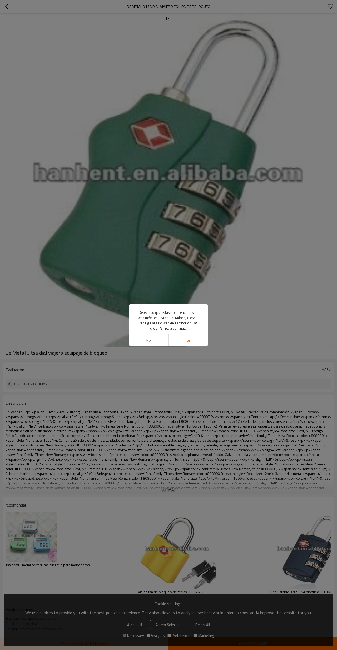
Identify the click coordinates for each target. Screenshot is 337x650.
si (188, 340)
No (148, 340)
